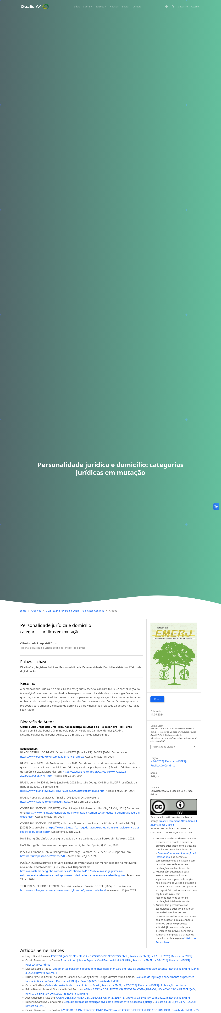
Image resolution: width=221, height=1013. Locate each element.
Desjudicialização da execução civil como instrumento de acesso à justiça (108, 1002)
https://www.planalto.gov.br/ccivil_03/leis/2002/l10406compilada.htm (62, 791)
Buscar (125, 6)
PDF (158, 699)
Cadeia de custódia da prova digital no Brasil (72, 985)
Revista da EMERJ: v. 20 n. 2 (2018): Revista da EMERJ (56, 993)
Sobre (86, 6)
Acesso (195, 6)
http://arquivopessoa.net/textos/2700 (43, 856)
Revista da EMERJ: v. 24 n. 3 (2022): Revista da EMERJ (87, 981)
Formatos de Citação (164, 746)
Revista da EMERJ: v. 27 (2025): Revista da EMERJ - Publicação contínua (143, 985)
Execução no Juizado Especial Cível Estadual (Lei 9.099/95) (96, 960)
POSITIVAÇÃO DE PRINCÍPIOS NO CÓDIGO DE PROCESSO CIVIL (89, 956)
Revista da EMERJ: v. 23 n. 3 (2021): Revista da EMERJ (158, 997)
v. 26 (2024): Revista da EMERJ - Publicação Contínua (75, 610)
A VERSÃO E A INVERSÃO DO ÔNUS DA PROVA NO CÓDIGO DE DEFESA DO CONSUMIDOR (116, 1010)
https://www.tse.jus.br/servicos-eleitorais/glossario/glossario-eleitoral (63, 890)
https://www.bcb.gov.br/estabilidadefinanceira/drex (52, 756)
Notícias (114, 6)
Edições (100, 6)
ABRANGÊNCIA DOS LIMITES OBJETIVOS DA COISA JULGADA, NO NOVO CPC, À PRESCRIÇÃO (139, 989)
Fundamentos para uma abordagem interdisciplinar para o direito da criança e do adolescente (109, 968)
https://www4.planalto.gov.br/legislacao (44, 801)
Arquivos (36, 610)
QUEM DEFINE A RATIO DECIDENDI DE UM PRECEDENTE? (91, 997)
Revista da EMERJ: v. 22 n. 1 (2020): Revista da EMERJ (161, 956)
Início (77, 6)
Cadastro (183, 6)
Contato (137, 6)
